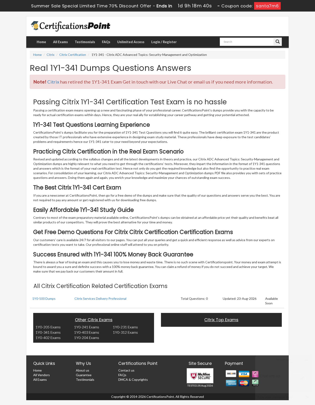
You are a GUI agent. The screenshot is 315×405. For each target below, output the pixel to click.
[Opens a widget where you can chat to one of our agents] (283, 378)
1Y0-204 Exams (86, 337)
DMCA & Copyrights (133, 379)
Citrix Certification (72, 55)
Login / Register (164, 42)
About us (82, 370)
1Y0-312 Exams (125, 332)
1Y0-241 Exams (86, 327)
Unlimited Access (130, 42)
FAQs (106, 42)
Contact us (126, 370)
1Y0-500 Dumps (44, 298)
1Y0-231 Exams (125, 327)
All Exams (60, 42)
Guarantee (84, 375)
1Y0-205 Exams (48, 327)
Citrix (50, 55)
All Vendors (41, 375)
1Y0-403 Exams (86, 332)
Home (41, 42)
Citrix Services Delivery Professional (100, 298)
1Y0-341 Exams (48, 332)
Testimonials (85, 42)
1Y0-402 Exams (48, 337)
